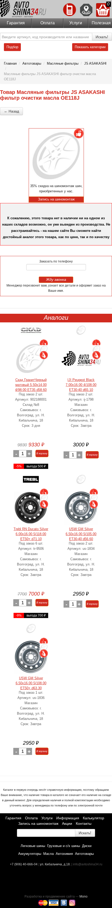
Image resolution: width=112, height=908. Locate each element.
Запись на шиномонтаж (38, 823)
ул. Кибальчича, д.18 (55, 864)
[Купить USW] (81, 481)
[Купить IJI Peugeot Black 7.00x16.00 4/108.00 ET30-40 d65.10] (81, 358)
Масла (48, 854)
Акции (67, 823)
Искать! (102, 36)
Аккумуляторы (29, 854)
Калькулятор (93, 818)
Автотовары (84, 854)
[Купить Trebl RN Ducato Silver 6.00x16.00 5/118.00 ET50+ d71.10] (31, 507)
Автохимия (64, 854)
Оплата (47, 23)
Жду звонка (56, 279)
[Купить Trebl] (31, 481)
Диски (86, 846)
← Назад (11, 111)
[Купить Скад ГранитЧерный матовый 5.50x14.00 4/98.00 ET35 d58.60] (31, 358)
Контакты (83, 823)
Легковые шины (33, 846)
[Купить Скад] (31, 332)
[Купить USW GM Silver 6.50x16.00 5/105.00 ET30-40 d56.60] (81, 507)
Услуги (75, 23)
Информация (67, 818)
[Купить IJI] (81, 332)
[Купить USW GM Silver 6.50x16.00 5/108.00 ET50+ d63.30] (31, 657)
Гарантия (16, 23)
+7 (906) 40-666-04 (24, 864)
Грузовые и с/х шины (63, 846)
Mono (83, 896)
